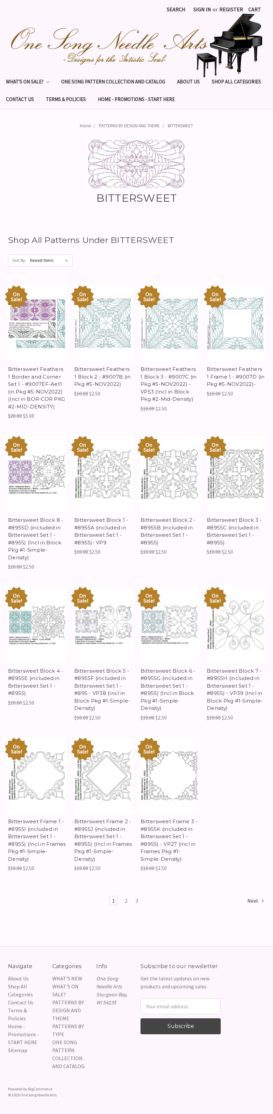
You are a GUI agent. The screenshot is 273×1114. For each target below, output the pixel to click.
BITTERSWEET (180, 126)
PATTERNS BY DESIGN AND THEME (129, 126)
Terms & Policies (66, 99)
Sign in (202, 9)
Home (85, 126)
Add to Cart (37, 336)
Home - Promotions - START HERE (136, 99)
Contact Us (20, 99)
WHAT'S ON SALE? (25, 81)
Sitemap (17, 1050)
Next (253, 900)
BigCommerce (40, 1088)
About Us (188, 81)
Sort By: (19, 260)
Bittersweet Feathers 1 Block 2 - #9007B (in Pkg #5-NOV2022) (102, 376)
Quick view (37, 310)
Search (176, 9)
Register (231, 9)
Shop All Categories (236, 81)
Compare (35, 323)
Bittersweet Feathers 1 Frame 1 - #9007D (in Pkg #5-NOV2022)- (236, 376)
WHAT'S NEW (67, 978)
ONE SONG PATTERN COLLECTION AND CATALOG (113, 81)
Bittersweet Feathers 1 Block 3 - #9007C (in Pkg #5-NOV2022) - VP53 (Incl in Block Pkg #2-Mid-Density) (168, 384)
